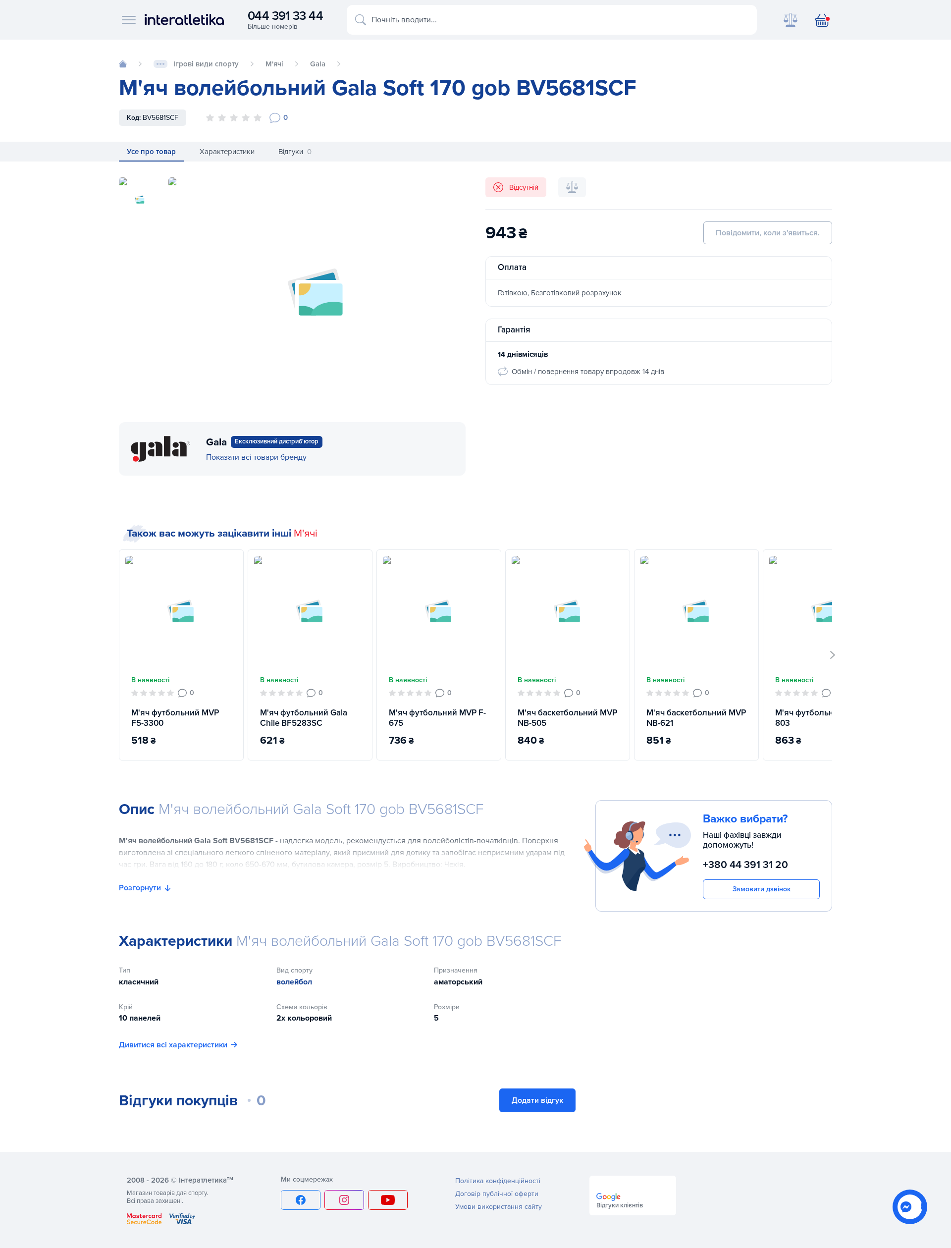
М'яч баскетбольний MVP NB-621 (696, 717)
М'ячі (305, 533)
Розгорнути (140, 888)
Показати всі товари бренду (256, 457)
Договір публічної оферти (496, 1194)
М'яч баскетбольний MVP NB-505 (567, 717)
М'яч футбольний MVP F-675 (437, 717)
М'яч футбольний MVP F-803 (823, 717)
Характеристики (227, 151)
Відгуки (295, 151)
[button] (833, 655)
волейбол (294, 982)
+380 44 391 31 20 (745, 865)
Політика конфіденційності (497, 1181)
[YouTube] (388, 1200)
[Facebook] (300, 1200)
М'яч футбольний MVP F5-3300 (175, 717)
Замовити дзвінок (762, 889)
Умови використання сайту (498, 1206)
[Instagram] (344, 1200)
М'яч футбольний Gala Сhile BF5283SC (303, 717)
